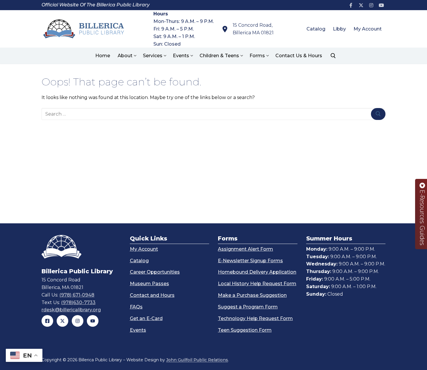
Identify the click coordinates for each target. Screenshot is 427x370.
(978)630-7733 (78, 302)
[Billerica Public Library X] (62, 321)
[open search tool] (333, 55)
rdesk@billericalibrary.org (71, 309)
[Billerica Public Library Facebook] (47, 321)
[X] (361, 5)
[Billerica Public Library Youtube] (92, 321)
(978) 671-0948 (76, 295)
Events (138, 330)
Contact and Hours (152, 295)
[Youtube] (381, 5)
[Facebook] (351, 5)
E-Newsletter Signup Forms (250, 260)
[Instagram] (371, 5)
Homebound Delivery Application (257, 272)
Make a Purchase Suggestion (252, 295)
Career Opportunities (155, 272)
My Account (144, 249)
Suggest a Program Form (248, 307)
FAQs (136, 307)
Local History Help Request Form (257, 283)
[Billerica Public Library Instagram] (77, 321)
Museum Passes (149, 283)
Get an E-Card (146, 318)
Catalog (139, 260)
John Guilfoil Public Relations (197, 359)
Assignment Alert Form (245, 249)
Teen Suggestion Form (245, 330)
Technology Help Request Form (255, 318)
